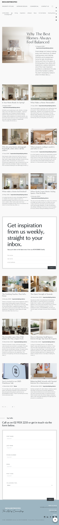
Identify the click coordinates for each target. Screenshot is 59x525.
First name (9, 436)
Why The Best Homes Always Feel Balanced (39, 38)
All (11, 13)
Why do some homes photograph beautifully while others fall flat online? (14, 148)
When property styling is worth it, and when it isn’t (43, 148)
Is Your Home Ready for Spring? (13, 103)
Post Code (9, 473)
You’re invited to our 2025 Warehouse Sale (11, 382)
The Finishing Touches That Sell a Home (14, 295)
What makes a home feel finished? (14, 191)
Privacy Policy (31, 519)
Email (8, 464)
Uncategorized (8, 14)
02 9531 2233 (54, 511)
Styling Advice (51, 13)
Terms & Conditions (39, 519)
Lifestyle (29, 13)
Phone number (11, 455)
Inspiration (22, 13)
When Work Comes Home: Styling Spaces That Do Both (43, 192)
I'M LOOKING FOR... (12, 483)
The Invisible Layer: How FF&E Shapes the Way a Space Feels (13, 338)
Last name (9, 445)
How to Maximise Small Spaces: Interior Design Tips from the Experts (44, 338)
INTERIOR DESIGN (22, 6)
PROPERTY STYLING (8, 6)
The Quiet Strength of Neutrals (42, 294)
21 (12, 406)
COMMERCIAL (34, 6)
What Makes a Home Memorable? (43, 103)
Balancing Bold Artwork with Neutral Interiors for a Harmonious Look (43, 382)
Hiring (16, 13)
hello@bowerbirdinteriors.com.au (48, 507)
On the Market (42, 13)
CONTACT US (45, 6)
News (35, 13)
